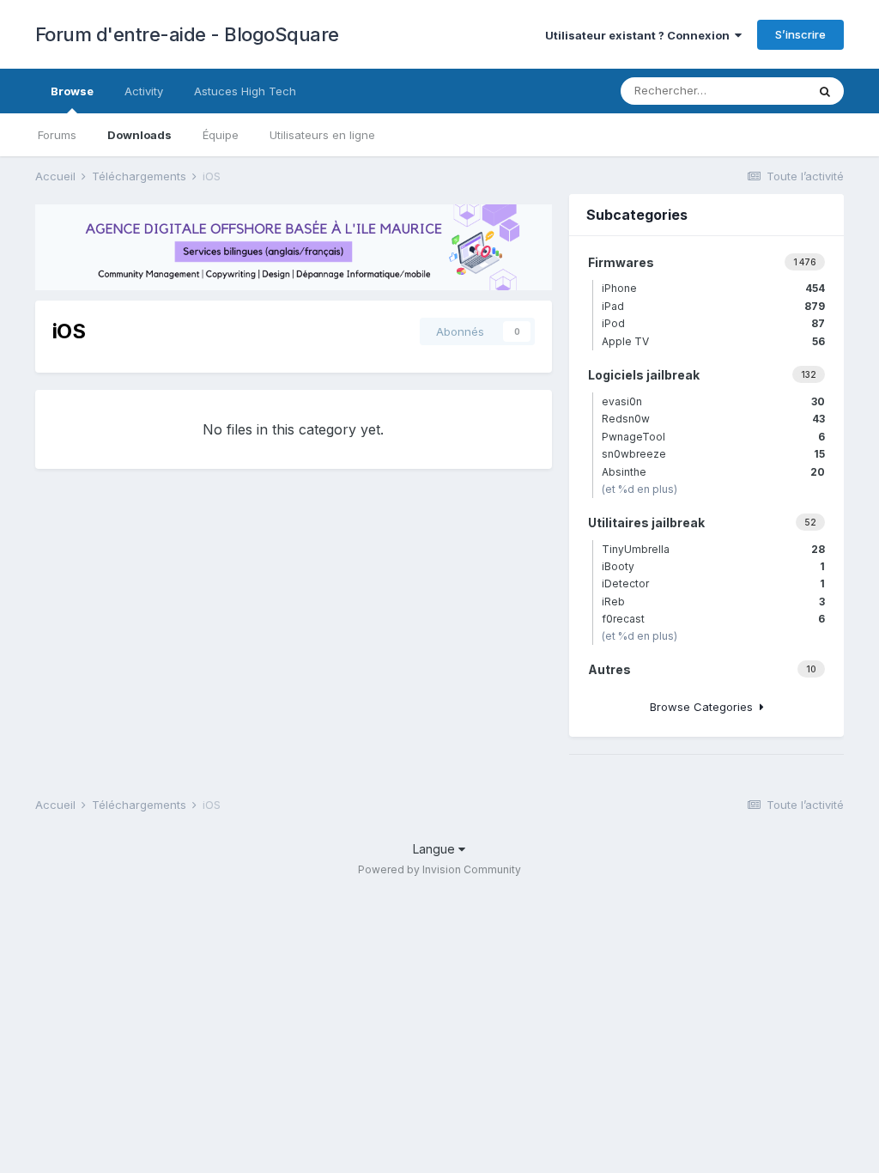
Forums (57, 135)
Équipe (221, 135)
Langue (435, 849)
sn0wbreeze (713, 453)
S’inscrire (800, 34)
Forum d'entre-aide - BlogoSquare (187, 34)
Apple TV (713, 341)
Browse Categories (705, 707)
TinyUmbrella (713, 549)
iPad (713, 306)
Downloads (139, 135)
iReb (713, 601)
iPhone (713, 288)
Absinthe (713, 471)
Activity (143, 91)
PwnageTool (713, 436)
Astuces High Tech (245, 91)
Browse (72, 91)
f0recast (713, 618)
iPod (713, 323)
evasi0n (713, 401)
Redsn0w (713, 418)
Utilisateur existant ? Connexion (640, 35)
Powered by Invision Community (439, 869)
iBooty (713, 566)
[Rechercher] (825, 91)
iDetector (713, 583)
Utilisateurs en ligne (322, 135)
